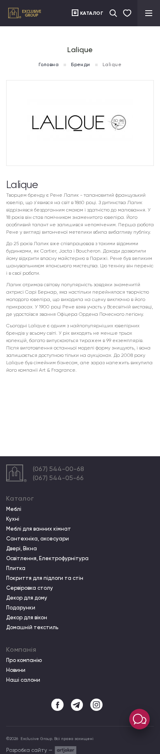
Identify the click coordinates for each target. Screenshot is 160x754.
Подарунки (20, 608)
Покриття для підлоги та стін (44, 578)
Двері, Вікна (21, 549)
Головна (49, 64)
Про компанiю (24, 660)
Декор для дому (26, 598)
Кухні (12, 519)
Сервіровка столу (29, 588)
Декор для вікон (26, 618)
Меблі (13, 509)
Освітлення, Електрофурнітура (47, 558)
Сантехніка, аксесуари (37, 539)
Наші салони (23, 680)
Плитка (15, 568)
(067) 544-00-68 (58, 469)
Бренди (80, 64)
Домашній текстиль (32, 627)
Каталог (92, 13)
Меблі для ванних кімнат (38, 529)
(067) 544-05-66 (58, 478)
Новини (15, 670)
